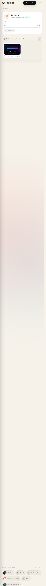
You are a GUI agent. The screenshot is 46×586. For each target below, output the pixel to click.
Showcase (29, 39)
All (7, 39)
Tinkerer (27, 17)
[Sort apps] (36, 39)
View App (13, 52)
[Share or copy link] (5, 21)
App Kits (16, 39)
